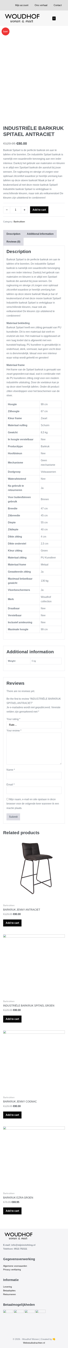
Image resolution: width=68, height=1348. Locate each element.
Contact (58, 5)
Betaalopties (9, 1290)
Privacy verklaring (12, 1269)
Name (10, 769)
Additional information (40, 234)
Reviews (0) (13, 241)
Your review (13, 730)
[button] (59, 18)
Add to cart (39, 209)
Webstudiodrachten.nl (34, 1342)
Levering (7, 1286)
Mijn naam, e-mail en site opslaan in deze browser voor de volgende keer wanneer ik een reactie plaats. (32, 803)
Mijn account (21, 5)
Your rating (13, 719)
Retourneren (9, 1294)
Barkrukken (19, 221)
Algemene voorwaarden (15, 1266)
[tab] (13, 234)
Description (13, 234)
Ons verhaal (41, 5)
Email (10, 784)
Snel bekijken (34, 896)
